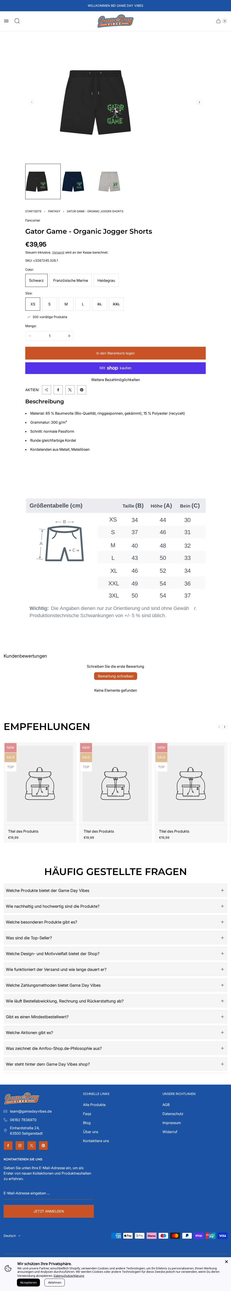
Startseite (33, 211)
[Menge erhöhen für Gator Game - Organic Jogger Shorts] (69, 336)
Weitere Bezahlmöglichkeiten (115, 380)
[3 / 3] (115, 181)
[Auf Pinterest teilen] (81, 389)
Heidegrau (106, 280)
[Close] (226, 1261)
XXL (116, 304)
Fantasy (54, 211)
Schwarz (36, 280)
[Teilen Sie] (46, 389)
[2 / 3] (79, 181)
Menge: (31, 326)
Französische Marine (70, 280)
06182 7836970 (23, 1120)
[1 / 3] (43, 181)
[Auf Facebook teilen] (58, 389)
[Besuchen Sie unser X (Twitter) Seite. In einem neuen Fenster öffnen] (31, 1145)
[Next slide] (199, 102)
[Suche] (17, 21)
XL (99, 304)
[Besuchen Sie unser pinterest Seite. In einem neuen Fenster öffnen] (43, 1145)
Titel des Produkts (23, 831)
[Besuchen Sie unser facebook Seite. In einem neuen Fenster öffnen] (8, 1145)
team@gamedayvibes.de (31, 1111)
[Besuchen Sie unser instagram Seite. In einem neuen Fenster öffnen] (19, 1145)
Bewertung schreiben (115, 676)
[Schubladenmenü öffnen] (6, 21)
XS (32, 304)
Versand (58, 252)
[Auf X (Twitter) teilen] (69, 389)
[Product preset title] (40, 784)
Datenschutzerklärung (69, 1276)
